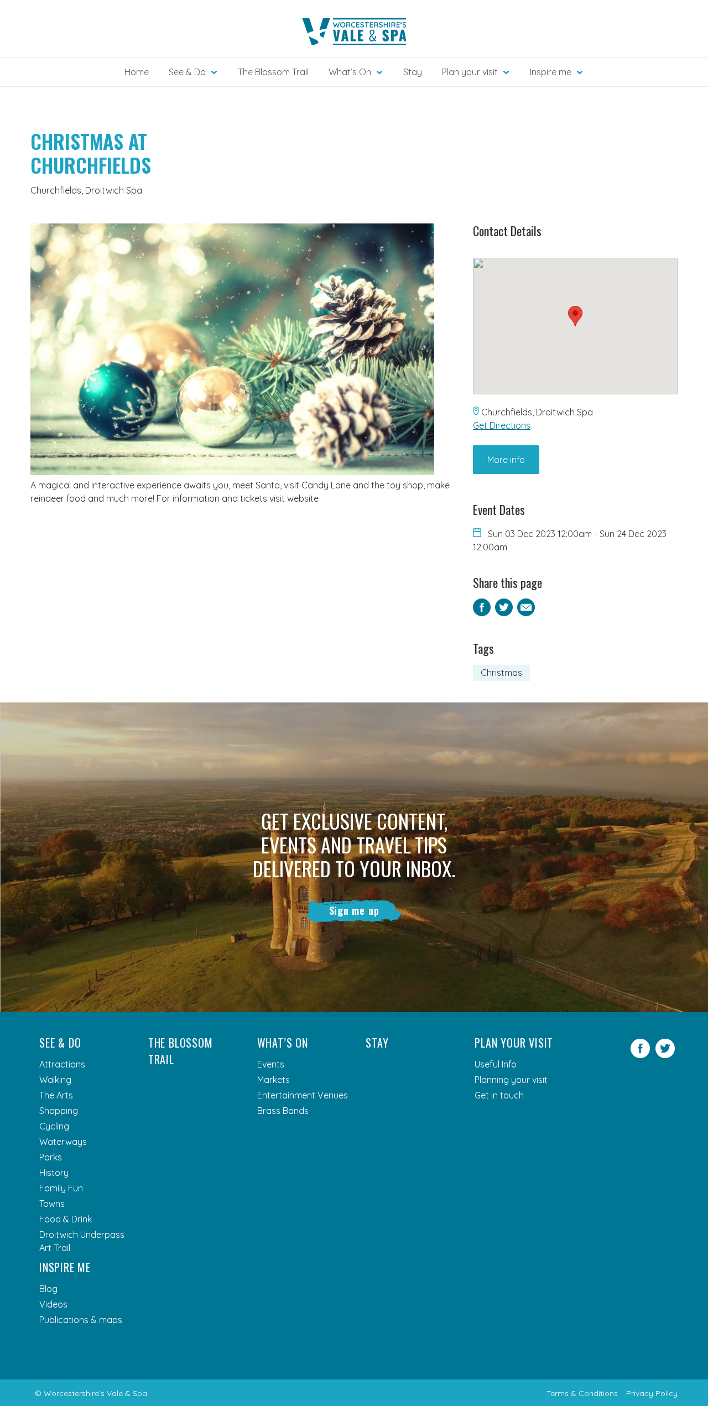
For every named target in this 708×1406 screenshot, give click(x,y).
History (54, 1172)
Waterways (63, 1141)
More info (506, 459)
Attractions (62, 1064)
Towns (52, 1203)
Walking (55, 1079)
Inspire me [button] (550, 71)
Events (270, 1064)
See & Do (60, 1042)
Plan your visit (514, 1042)
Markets (273, 1079)
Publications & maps (80, 1319)
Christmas (501, 672)
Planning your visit (511, 1079)
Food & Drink (65, 1219)
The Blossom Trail (273, 71)
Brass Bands (283, 1110)
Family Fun (61, 1188)
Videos (53, 1304)
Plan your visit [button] (470, 71)
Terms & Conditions (582, 1393)
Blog (48, 1288)
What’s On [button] (350, 71)
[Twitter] (665, 1054)
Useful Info (496, 1064)
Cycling (54, 1126)
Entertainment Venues (302, 1095)
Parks (50, 1157)
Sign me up (354, 910)
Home (136, 71)
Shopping (58, 1110)
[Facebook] (640, 1054)
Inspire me (65, 1267)
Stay (412, 71)
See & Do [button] (187, 71)
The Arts (56, 1095)
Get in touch (499, 1095)
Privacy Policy (652, 1393)
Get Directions (501, 425)
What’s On (282, 1042)
